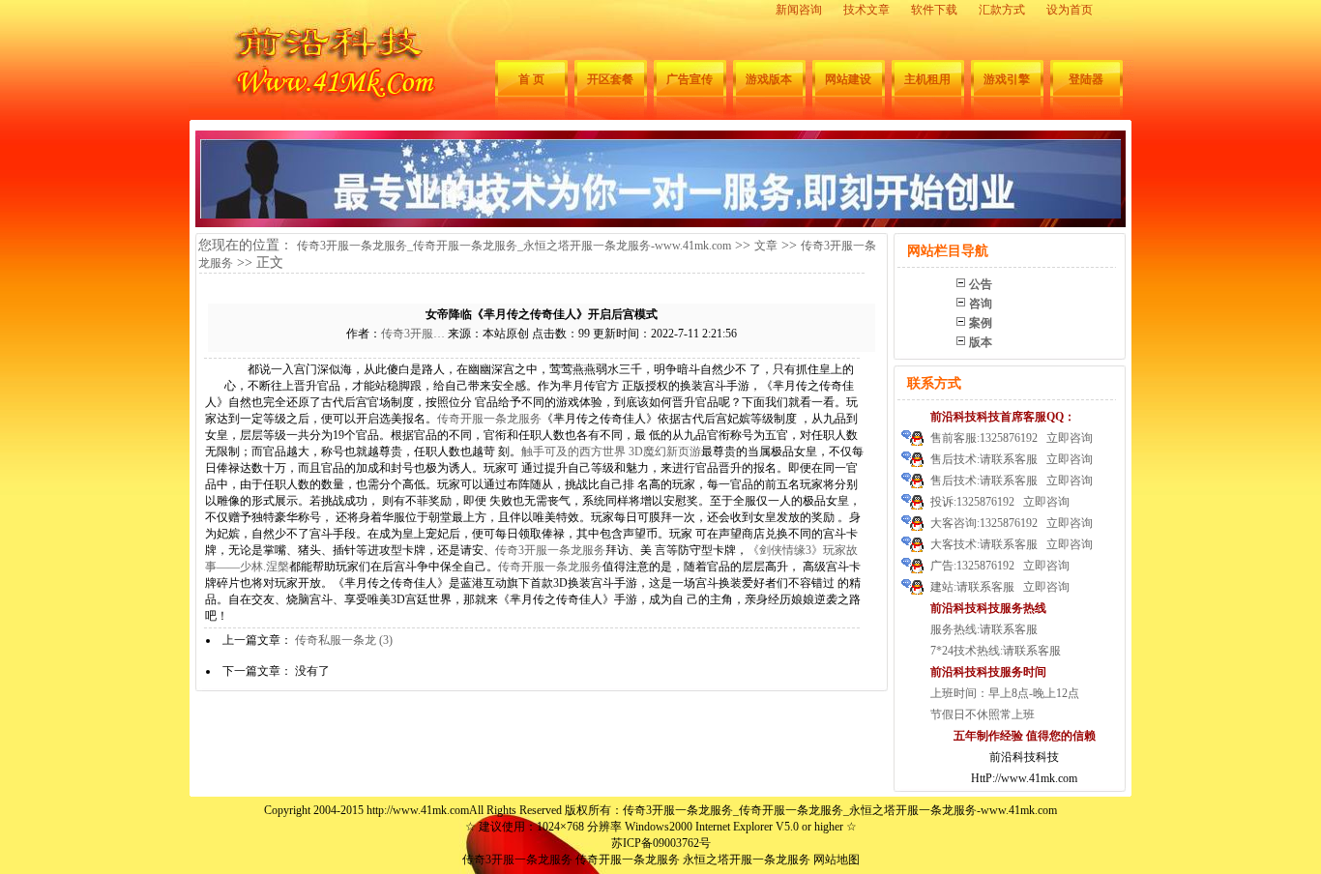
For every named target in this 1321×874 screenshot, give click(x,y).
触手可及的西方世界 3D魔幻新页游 (611, 451)
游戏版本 (769, 79)
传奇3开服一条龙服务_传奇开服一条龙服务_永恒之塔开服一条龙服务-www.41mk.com (514, 245)
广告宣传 (689, 79)
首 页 (531, 79)
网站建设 (848, 79)
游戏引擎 (1006, 79)
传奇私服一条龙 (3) (344, 640)
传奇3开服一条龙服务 (550, 550)
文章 (766, 245)
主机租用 (927, 79)
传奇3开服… (413, 333)
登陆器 (1086, 79)
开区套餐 (610, 79)
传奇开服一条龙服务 (489, 418)
